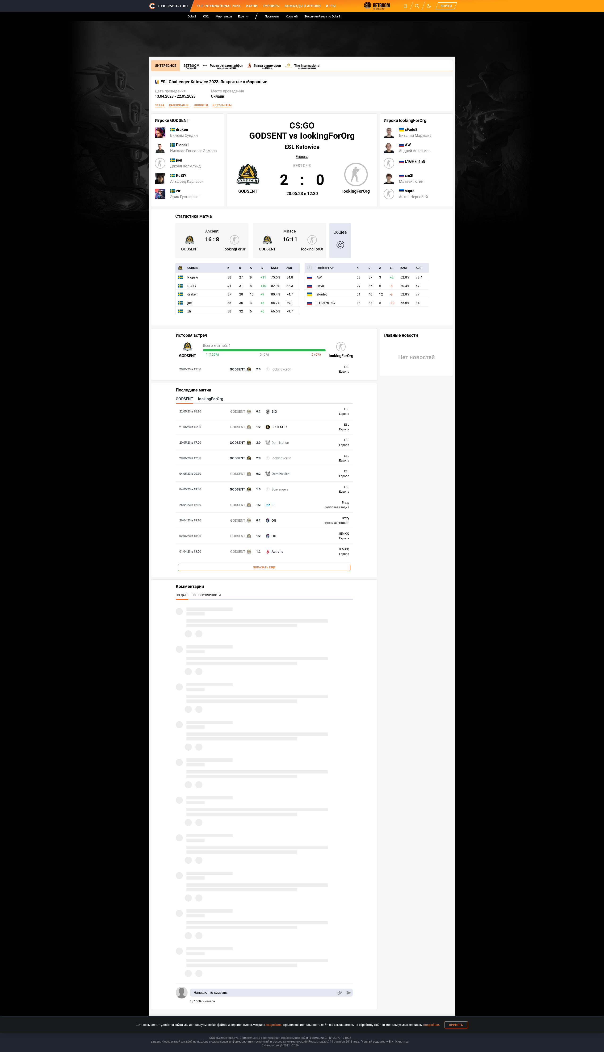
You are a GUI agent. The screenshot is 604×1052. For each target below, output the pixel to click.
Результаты (222, 105)
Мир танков (224, 16)
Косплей (292, 16)
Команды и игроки (303, 6)
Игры (331, 6)
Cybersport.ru (270, 1045)
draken (192, 294)
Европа (302, 157)
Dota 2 (192, 16)
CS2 (206, 16)
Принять (456, 1025)
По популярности (206, 595)
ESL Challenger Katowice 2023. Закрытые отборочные (213, 81)
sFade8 (322, 294)
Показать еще (264, 567)
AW (319, 277)
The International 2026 (218, 6)
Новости (201, 105)
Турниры (271, 6)
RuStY (191, 286)
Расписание (179, 105)
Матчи (251, 6)
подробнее (273, 1025)
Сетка (159, 105)
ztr (189, 311)
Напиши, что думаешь (211, 992)
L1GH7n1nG (326, 303)
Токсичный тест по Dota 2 (322, 16)
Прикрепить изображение (339, 992)
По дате (182, 595)
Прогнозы (272, 16)
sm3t (320, 286)
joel (189, 303)
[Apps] (405, 6)
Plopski (192, 277)
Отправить (348, 992)
